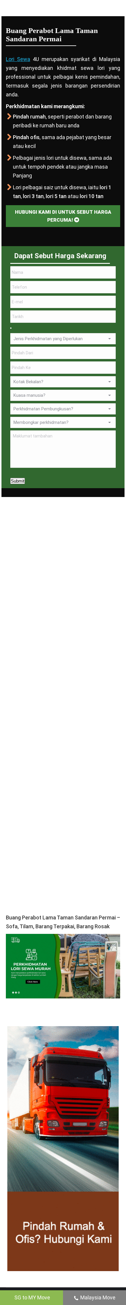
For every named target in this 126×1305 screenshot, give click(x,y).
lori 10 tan (91, 196)
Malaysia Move (97, 1297)
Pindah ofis (26, 137)
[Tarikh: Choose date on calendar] (10, 328)
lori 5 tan (56, 196)
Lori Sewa (18, 59)
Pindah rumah (29, 116)
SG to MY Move (32, 1297)
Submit (17, 480)
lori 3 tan (33, 196)
